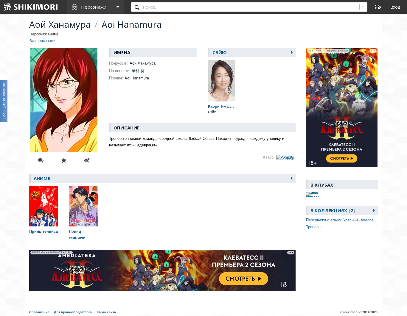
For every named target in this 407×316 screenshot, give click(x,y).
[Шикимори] (31, 7)
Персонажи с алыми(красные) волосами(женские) (351, 220)
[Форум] (377, 7)
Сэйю (219, 52)
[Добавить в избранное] (63, 160)
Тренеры (313, 226)
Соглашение (39, 312)
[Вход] (395, 7)
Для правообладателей (73, 312)
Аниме (42, 178)
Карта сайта (106, 312)
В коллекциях (331, 210)
